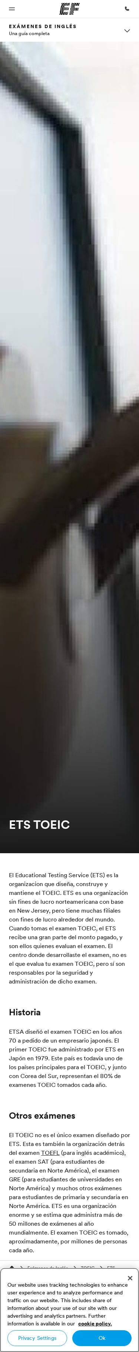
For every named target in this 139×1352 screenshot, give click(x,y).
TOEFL (50, 1153)
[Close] (130, 1278)
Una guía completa (29, 33)
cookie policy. (95, 1323)
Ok (102, 1338)
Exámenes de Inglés (43, 26)
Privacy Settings (37, 1338)
